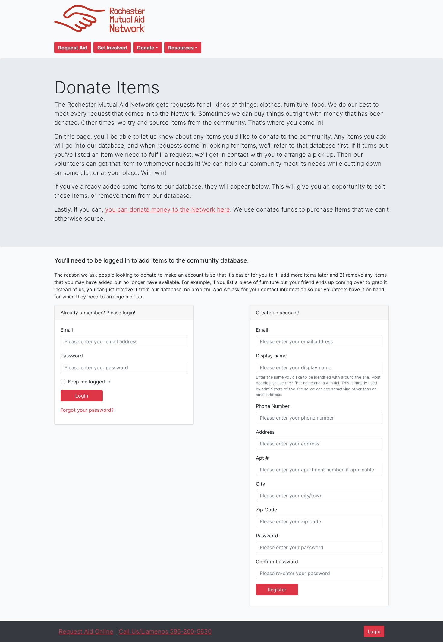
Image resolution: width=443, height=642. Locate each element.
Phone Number (273, 406)
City (260, 484)
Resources (181, 48)
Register (277, 590)
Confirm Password (277, 562)
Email (67, 330)
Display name (271, 356)
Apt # (262, 458)
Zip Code (266, 510)
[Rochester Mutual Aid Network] (99, 18)
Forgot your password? (87, 410)
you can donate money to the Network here (167, 209)
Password (72, 356)
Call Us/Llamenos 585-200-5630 (165, 631)
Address (265, 432)
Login (81, 396)
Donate (145, 48)
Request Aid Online (86, 631)
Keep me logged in (89, 382)
